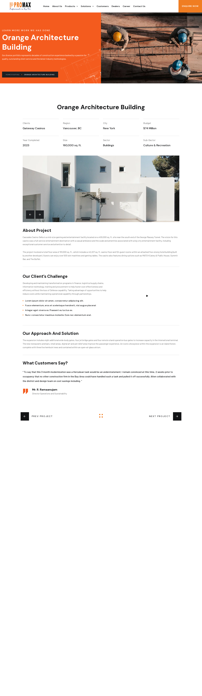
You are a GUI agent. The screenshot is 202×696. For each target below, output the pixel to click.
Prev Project (42, 416)
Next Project (159, 416)
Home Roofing (12, 75)
